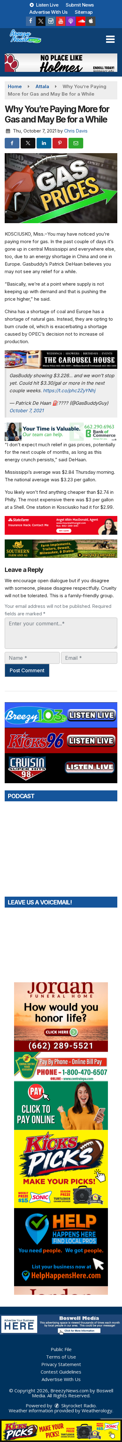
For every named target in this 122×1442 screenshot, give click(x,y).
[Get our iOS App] (90, 21)
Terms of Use (61, 1357)
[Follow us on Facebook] (30, 21)
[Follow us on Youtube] (60, 21)
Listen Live (46, 5)
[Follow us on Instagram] (50, 21)
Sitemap (84, 12)
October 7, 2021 (26, 410)
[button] (110, 39)
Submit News (80, 5)
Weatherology (97, 1410)
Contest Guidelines (61, 1372)
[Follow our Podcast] (70, 21)
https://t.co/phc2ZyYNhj (69, 390)
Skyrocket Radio (78, 1405)
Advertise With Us (48, 12)
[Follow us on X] (40, 21)
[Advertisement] (61, 62)
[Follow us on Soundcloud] (80, 21)
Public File (61, 1349)
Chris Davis (76, 130)
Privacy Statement (61, 1364)
